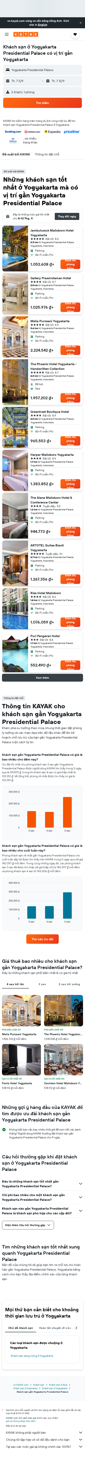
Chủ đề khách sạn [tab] (20, 1328)
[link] (42, 939)
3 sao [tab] (42, 984)
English (42, 24)
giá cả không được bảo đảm (21, 1421)
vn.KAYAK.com (20, 1384)
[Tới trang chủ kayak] (25, 34)
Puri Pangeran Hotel (45, 636)
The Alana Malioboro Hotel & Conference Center (51, 500)
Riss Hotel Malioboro (45, 593)
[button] (80, 22)
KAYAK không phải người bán (26, 1432)
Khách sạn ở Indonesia (25, 1388)
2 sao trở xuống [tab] (69, 984)
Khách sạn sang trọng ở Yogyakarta (32, 1356)
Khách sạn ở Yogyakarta (54, 1388)
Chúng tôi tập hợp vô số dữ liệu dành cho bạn (38, 1440)
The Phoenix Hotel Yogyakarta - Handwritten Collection (53, 366)
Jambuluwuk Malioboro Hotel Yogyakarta (52, 232)
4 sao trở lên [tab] (15, 984)
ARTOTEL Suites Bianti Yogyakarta (47, 547)
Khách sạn (38, 1384)
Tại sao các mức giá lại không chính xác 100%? (38, 1447)
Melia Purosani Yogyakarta (50, 321)
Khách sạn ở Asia (58, 1384)
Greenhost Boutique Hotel (49, 412)
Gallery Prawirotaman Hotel (50, 278)
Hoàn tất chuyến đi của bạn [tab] (58, 1328)
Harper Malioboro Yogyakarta (52, 455)
